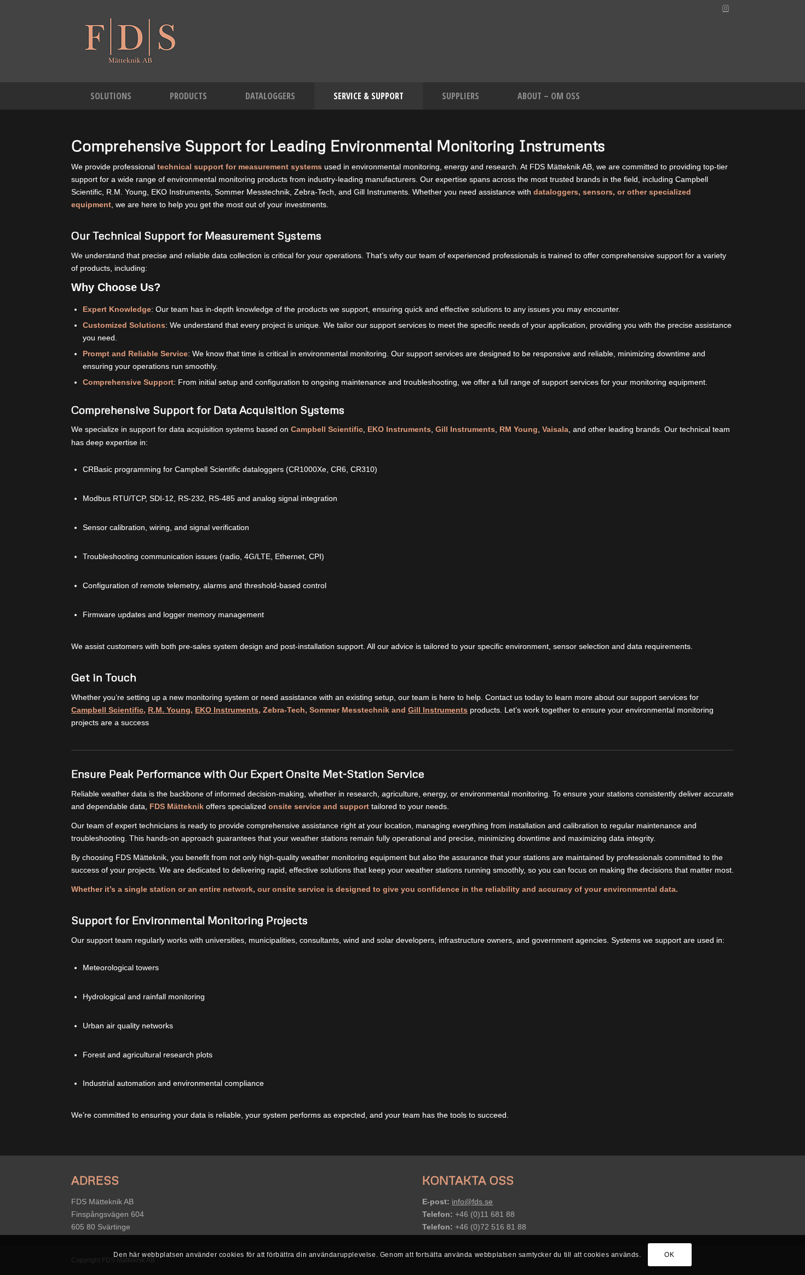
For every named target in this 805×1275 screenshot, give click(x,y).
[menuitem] (111, 96)
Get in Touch (103, 677)
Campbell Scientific (107, 709)
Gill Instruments (438, 709)
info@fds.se (472, 1201)
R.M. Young (169, 709)
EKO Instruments (226, 709)
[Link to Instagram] (725, 8)
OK (669, 1255)
